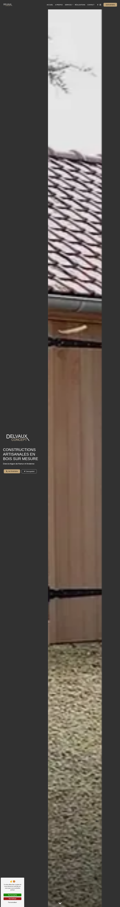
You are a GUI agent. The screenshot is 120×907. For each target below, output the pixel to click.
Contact (90, 5)
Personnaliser (12, 902)
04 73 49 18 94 (13, 471)
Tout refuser (12, 899)
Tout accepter (12, 895)
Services (68, 5)
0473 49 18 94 (110, 5)
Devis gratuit (30, 471)
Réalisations (80, 5)
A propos (59, 5)
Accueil (50, 5)
